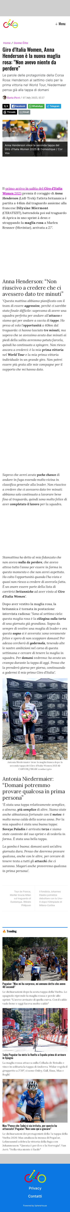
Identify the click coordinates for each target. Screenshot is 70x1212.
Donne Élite (21, 43)
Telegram (54, 106)
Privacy (35, 1188)
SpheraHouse (41, 1205)
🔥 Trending (9, 931)
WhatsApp (37, 106)
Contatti (35, 1196)
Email (26, 112)
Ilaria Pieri (13, 97)
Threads (11, 112)
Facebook (20, 106)
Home (7, 43)
